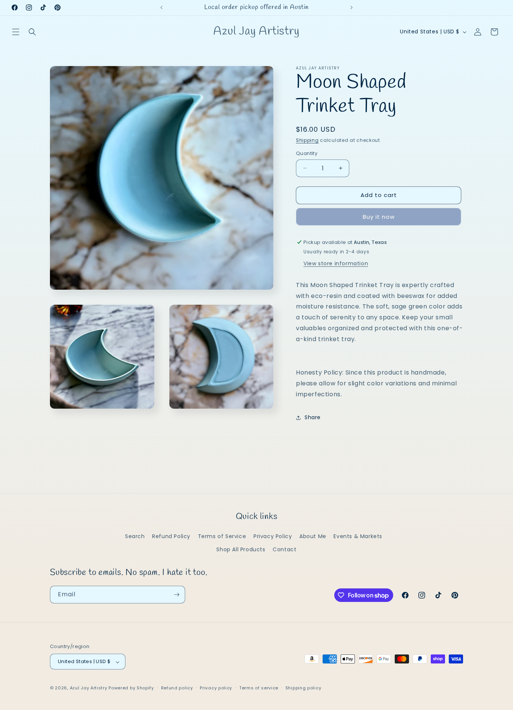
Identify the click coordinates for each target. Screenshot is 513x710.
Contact (284, 549)
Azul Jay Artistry (88, 688)
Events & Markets (357, 536)
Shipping (307, 140)
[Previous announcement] (161, 7)
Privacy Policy (272, 536)
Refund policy (177, 688)
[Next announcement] (351, 7)
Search (135, 536)
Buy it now (379, 217)
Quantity (306, 153)
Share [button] (313, 417)
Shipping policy (303, 688)
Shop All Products (240, 549)
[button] (16, 32)
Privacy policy (216, 688)
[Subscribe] (176, 594)
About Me (312, 536)
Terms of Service (222, 536)
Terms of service (258, 688)
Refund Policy (171, 536)
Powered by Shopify (131, 688)
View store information (335, 263)
